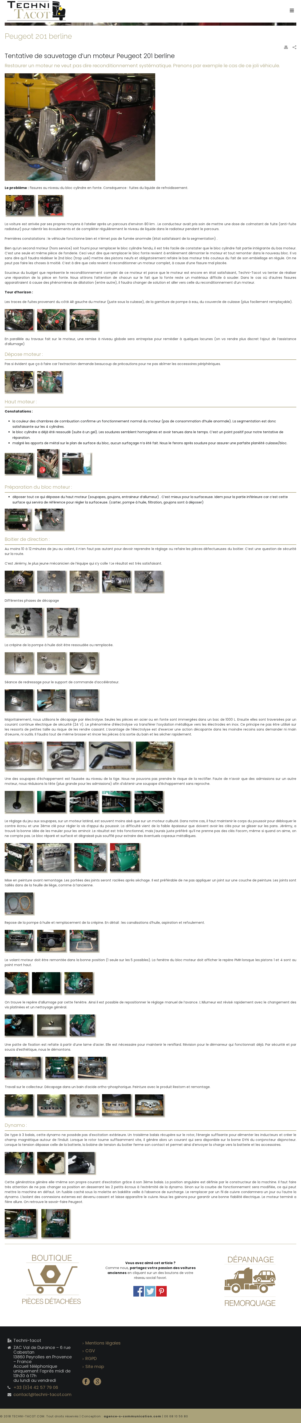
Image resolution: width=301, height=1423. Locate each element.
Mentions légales (103, 1343)
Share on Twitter (150, 1291)
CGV (90, 1351)
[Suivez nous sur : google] (97, 1382)
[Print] (286, 47)
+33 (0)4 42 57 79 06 (35, 1387)
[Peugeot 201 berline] (150, 24)
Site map (94, 1366)
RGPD (91, 1358)
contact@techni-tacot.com (42, 1394)
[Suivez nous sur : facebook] (86, 1382)
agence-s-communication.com (133, 1416)
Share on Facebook (138, 1291)
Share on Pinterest (161, 1291)
